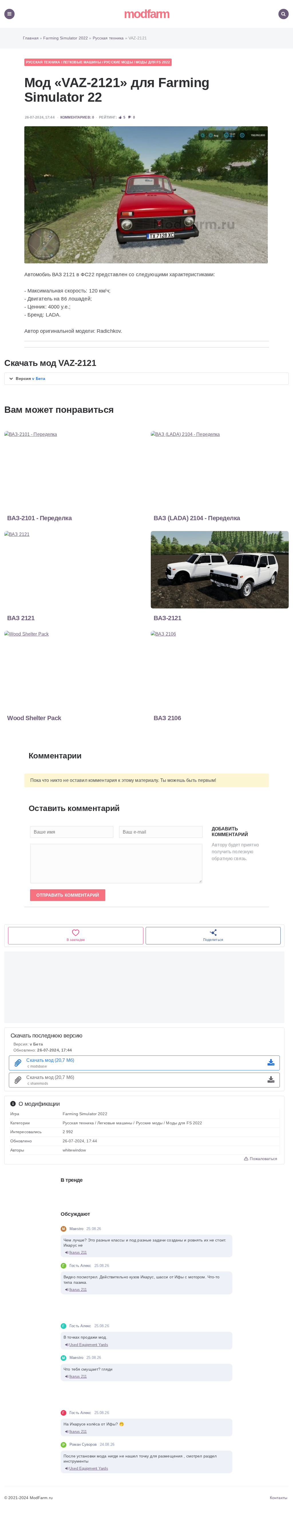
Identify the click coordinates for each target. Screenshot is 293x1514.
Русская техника (43, 62)
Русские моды (118, 62)
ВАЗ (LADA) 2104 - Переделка (197, 518)
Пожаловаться (263, 1158)
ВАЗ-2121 (167, 618)
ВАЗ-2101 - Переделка (39, 518)
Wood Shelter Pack (34, 718)
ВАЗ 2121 (20, 618)
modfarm (146, 14)
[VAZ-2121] (146, 194)
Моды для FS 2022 (153, 62)
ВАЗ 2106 (167, 718)
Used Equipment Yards (88, 1345)
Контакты (278, 1497)
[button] (146, 378)
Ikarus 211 (78, 1252)
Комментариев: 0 (77, 117)
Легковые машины (82, 62)
